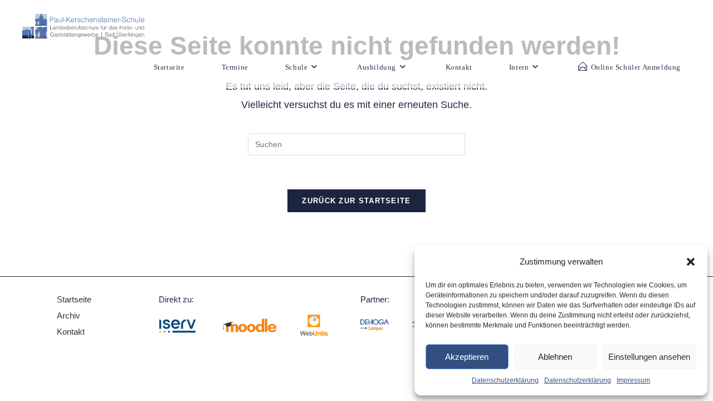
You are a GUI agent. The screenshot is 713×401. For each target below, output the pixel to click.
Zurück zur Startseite (356, 201)
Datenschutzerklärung (505, 380)
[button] (690, 261)
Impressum (633, 380)
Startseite (74, 299)
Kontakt (71, 331)
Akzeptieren (467, 356)
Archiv (69, 315)
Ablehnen (555, 356)
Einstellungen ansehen (649, 356)
